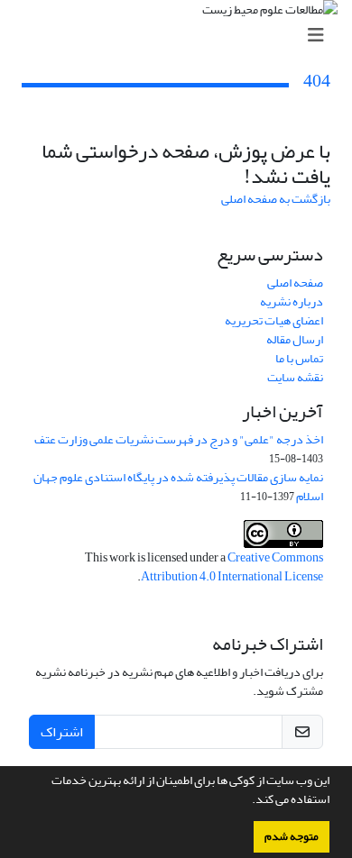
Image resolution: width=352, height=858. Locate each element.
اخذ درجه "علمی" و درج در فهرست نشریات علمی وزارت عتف (178, 439)
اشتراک (62, 731)
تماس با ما (299, 358)
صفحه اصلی (295, 282)
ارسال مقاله (294, 339)
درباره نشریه (291, 301)
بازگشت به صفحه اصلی (275, 199)
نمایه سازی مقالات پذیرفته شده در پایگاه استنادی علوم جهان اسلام (178, 486)
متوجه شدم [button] (291, 836)
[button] (247, 801)
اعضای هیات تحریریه (274, 320)
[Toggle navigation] (181, 36)
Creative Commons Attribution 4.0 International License (232, 567)
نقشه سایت (295, 377)
